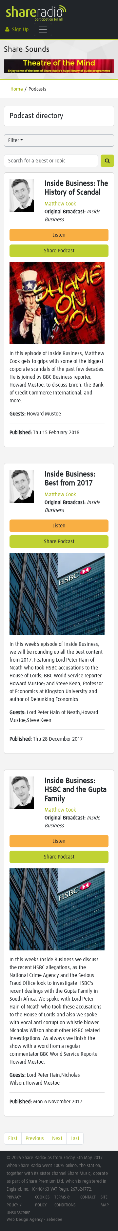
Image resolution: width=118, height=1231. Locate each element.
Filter (13, 140)
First (12, 1138)
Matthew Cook (60, 203)
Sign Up (20, 29)
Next (57, 1138)
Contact (88, 1197)
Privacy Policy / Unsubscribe (18, 1205)
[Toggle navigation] (43, 29)
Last (74, 1138)
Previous (35, 1138)
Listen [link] (59, 235)
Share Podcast (59, 250)
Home (16, 89)
